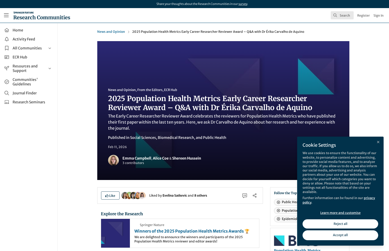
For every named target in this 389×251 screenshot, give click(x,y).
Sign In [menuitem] (378, 15)
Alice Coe (161, 158)
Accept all (340, 235)
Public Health (214, 137)
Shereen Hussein (186, 158)
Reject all (340, 224)
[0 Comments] (244, 195)
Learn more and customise (340, 213)
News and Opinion (111, 32)
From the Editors (150, 90)
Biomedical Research (176, 137)
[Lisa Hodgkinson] (137, 195)
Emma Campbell (136, 158)
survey (242, 4)
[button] (110, 195)
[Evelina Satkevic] (125, 195)
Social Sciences (143, 137)
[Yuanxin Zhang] (142, 195)
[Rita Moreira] (133, 195)
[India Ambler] (129, 195)
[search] (342, 15)
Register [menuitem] (363, 15)
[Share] (254, 195)
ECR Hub (170, 90)
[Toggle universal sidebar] (6, 15)
